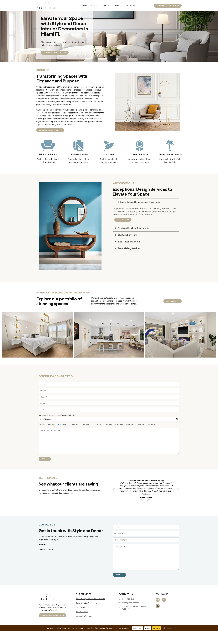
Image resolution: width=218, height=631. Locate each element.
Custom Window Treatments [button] (133, 228)
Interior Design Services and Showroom (90, 599)
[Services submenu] (99, 5)
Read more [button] (146, 494)
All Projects (171, 301)
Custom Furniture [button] (127, 234)
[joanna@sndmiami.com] (129, 602)
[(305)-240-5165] (126, 599)
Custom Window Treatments (86, 603)
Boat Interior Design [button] (129, 241)
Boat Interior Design (83, 612)
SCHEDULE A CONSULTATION (166, 5)
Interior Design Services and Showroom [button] (139, 201)
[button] (178, 490)
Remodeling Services (84, 616)
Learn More (121, 219)
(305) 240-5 (44, 549)
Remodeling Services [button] (129, 248)
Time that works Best (47, 425)
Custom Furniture (82, 607)
